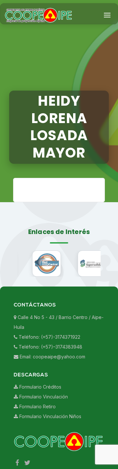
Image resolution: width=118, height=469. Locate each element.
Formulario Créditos (39, 409)
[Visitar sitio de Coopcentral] (46, 285)
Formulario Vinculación (43, 418)
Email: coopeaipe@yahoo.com (51, 378)
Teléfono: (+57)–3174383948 (49, 368)
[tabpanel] (92, 285)
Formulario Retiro (37, 428)
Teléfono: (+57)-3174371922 (48, 358)
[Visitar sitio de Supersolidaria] (92, 285)
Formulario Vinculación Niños (49, 438)
